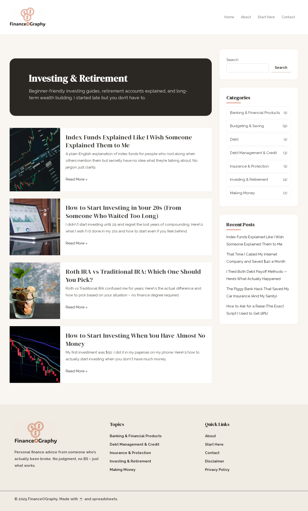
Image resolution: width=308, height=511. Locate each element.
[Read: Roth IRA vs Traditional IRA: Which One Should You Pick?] (35, 290)
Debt (234, 139)
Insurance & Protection (249, 166)
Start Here (266, 17)
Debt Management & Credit (253, 153)
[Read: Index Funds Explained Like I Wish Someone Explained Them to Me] (35, 159)
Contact (288, 17)
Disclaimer (214, 461)
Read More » (77, 179)
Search (232, 60)
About (246, 17)
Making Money (242, 193)
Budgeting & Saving (247, 126)
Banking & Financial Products (255, 113)
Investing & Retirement (249, 179)
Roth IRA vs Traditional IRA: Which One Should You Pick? (133, 275)
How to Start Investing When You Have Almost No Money (135, 339)
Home (229, 17)
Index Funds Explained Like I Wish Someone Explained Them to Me (129, 141)
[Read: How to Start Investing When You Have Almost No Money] (35, 354)
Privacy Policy (217, 469)
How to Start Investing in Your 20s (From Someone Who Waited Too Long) (123, 211)
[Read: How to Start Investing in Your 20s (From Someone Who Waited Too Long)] (35, 226)
